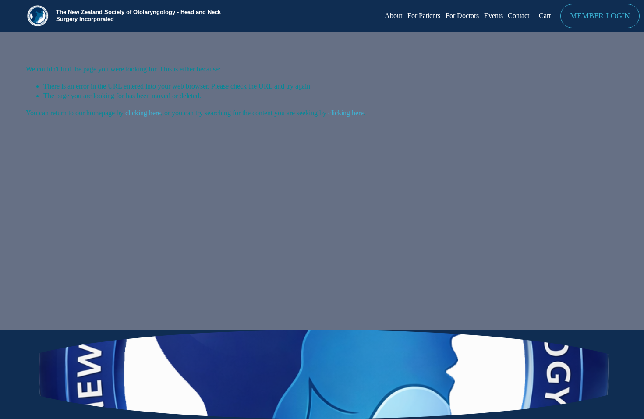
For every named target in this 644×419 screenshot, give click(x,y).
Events (493, 15)
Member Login (600, 15)
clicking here (143, 113)
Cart (545, 15)
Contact (518, 15)
